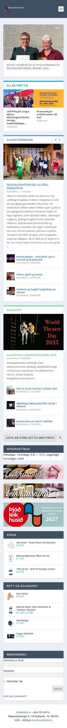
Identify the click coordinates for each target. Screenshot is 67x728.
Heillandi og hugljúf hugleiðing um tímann (36, 291)
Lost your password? (15, 696)
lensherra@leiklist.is (42, 720)
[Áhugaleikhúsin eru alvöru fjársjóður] (33, 162)
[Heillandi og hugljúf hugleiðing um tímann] (11, 291)
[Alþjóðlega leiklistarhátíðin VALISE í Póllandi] (11, 405)
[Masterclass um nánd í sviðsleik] (11, 423)
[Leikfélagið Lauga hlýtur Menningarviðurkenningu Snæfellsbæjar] (18, 98)
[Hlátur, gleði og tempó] (11, 276)
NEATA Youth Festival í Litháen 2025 (36, 388)
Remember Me (15, 681)
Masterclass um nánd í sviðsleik (34, 421)
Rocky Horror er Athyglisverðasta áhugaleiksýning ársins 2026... (33, 66)
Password (8, 670)
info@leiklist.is (23, 712)
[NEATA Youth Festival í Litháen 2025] (11, 390)
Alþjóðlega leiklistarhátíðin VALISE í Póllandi (36, 405)
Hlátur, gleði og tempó (29, 274)
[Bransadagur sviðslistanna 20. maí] (49, 98)
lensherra (13, 191)
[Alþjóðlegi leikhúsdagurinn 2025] (33, 332)
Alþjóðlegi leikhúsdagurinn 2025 (31, 355)
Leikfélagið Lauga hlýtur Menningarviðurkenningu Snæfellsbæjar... (18, 117)
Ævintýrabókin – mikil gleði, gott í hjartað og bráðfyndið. (35, 258)
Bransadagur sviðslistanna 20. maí (47, 114)
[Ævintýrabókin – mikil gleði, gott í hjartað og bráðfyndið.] (11, 258)
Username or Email (13, 660)
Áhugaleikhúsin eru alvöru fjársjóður (27, 186)
